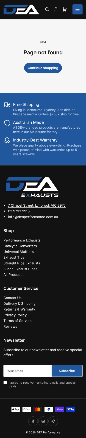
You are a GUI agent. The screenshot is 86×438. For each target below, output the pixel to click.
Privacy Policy (15, 315)
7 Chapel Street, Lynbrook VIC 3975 (37, 205)
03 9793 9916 (19, 211)
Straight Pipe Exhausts (21, 263)
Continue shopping (43, 68)
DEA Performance (48, 432)
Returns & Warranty (19, 309)
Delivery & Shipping (19, 303)
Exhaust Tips (13, 257)
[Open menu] (77, 9)
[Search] (47, 9)
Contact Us (12, 298)
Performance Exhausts (22, 240)
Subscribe (67, 371)
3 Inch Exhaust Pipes (20, 269)
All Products (13, 274)
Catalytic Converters (20, 246)
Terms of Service (17, 321)
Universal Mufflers (18, 251)
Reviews (10, 326)
